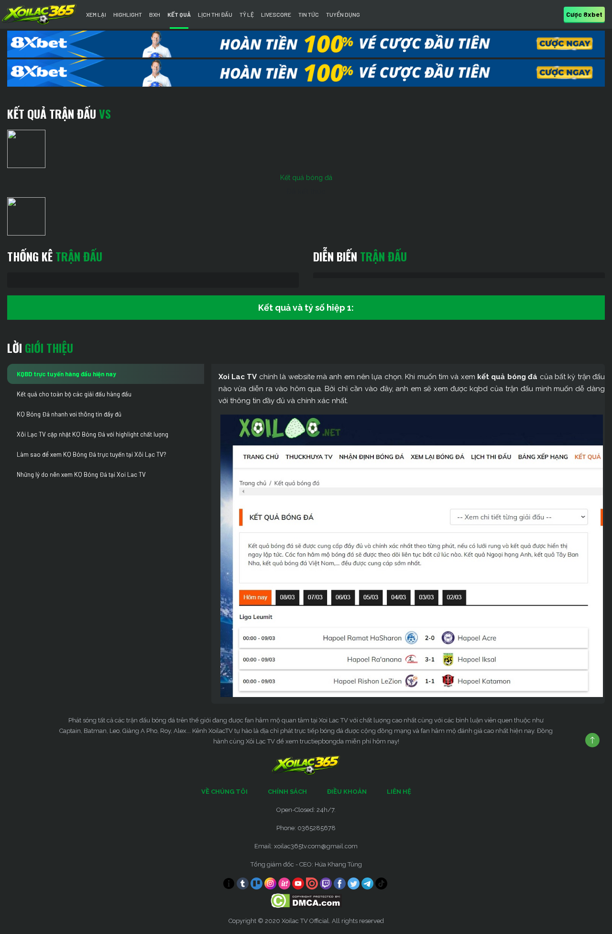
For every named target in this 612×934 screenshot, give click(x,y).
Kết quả (179, 14)
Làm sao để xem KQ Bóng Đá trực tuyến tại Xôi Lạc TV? (91, 454)
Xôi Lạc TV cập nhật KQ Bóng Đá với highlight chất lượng (92, 434)
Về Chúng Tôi (224, 791)
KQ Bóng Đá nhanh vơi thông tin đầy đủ (69, 414)
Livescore (276, 14)
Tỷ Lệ (247, 14)
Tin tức (308, 14)
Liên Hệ (399, 791)
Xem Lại (96, 14)
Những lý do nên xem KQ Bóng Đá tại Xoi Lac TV (81, 474)
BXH (154, 14)
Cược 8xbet (584, 14)
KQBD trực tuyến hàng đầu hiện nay (66, 374)
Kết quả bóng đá (306, 177)
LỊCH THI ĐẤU (215, 14)
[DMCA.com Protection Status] (306, 899)
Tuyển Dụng (343, 14)
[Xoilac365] (39, 14)
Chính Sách (287, 791)
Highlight (127, 14)
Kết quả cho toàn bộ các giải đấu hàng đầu (74, 394)
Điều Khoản (347, 791)
